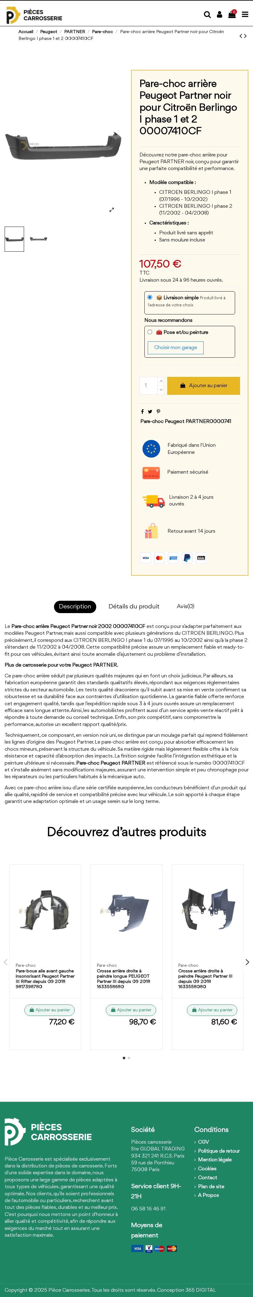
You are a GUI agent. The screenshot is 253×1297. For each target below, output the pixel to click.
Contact (207, 1177)
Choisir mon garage (175, 347)
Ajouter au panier (208, 385)
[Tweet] (150, 412)
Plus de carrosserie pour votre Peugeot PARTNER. (61, 665)
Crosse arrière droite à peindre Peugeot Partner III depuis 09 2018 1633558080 (205, 979)
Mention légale (215, 1160)
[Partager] (142, 412)
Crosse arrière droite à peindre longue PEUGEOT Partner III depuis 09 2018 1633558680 (123, 979)
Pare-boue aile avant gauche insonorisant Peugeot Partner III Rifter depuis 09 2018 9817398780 (45, 979)
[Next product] (245, 36)
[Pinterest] (158, 412)
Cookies (207, 1168)
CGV (203, 1142)
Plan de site (211, 1186)
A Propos (208, 1195)
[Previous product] (241, 36)
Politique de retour (219, 1151)
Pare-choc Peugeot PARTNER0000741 (185, 421)
